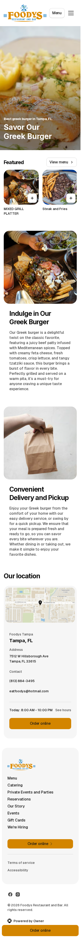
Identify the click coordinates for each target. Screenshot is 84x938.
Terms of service (21, 863)
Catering (15, 785)
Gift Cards (16, 820)
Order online (40, 723)
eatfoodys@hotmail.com (29, 692)
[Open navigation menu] (71, 13)
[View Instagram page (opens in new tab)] (18, 894)
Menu (57, 12)
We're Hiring (17, 827)
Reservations (19, 799)
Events (13, 813)
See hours (63, 710)
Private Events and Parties (30, 792)
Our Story (16, 806)
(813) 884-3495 (22, 682)
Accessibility (17, 870)
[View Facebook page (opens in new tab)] (10, 894)
